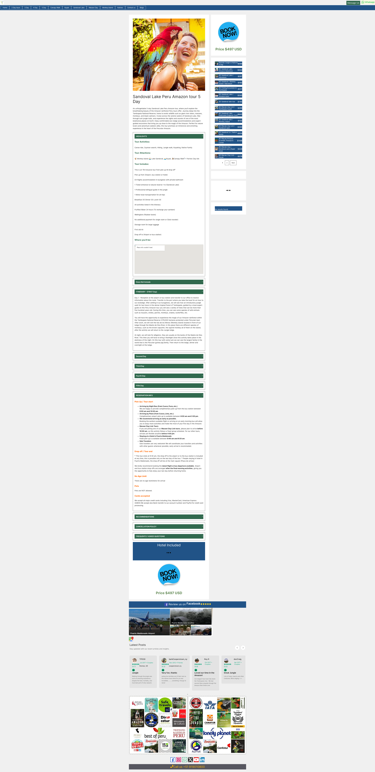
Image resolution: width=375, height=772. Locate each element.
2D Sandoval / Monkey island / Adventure (227, 82)
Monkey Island (107, 8)
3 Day (26, 8)
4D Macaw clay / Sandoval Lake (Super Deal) (227, 149)
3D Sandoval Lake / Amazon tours (226, 95)
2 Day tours (16, 8)
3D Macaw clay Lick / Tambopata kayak (227, 108)
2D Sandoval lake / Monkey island (226, 120)
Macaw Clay (93, 8)
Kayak (66, 8)
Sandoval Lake (78, 8)
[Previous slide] (237, 647)
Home (5, 8)
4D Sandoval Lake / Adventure (226, 76)
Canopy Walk (55, 8)
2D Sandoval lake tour (227, 102)
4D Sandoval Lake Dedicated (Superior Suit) (228, 114)
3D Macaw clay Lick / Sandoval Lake (227, 127)
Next (233, 163)
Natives (120, 8)
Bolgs (142, 8)
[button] (169, 136)
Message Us (353, 3)
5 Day (44, 8)
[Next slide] (243, 647)
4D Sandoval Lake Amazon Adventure (226, 70)
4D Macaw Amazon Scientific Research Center (226, 141)
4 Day (35, 8)
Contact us (131, 8)
